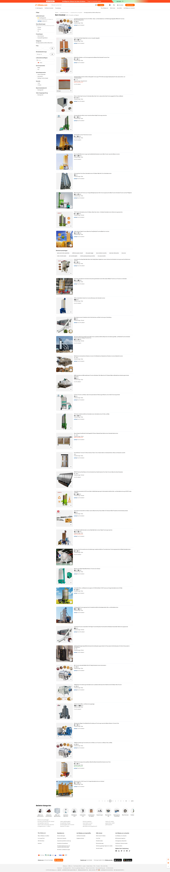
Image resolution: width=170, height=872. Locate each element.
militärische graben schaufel (77, 253)
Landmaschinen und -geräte (76, 12)
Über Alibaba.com (42, 833)
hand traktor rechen (87, 823)
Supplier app (83, 860)
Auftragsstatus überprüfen (121, 840)
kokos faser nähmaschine (114, 253)
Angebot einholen (80, 838)
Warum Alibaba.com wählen (43, 835)
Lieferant (82, 25)
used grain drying (87, 824)
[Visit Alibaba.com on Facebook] (116, 851)
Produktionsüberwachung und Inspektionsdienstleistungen (63, 846)
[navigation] (45, 407)
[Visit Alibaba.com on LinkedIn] (119, 851)
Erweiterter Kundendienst (62, 843)
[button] (96, 5)
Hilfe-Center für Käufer (101, 835)
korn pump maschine (102, 255)
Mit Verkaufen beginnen (120, 838)
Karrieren (40, 843)
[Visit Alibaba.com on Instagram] (124, 851)
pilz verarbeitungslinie (73, 255)
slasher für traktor (109, 821)
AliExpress (65, 866)
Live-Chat (98, 838)
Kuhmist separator (87, 821)
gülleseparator (108, 824)
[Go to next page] (129, 801)
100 (126, 800)
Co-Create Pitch (41, 838)
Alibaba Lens (40, 860)
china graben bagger (89, 253)
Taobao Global (89, 866)
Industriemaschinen (64, 12)
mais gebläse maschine (43, 823)
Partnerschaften (118, 845)
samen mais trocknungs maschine (46, 824)
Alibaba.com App (109, 860)
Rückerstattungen (100, 843)
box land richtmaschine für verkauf (46, 821)
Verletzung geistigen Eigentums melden (104, 845)
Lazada (83, 866)
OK (52, 48)
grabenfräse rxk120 (109, 823)
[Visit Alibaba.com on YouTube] (127, 851)
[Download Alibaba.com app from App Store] (118, 860)
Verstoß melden (99, 848)
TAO (94, 866)
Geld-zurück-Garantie (61, 838)
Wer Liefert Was (104, 866)
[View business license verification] (97, 870)
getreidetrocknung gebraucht (90, 826)
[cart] (114, 5)
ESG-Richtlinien (41, 840)
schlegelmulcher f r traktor (44, 826)
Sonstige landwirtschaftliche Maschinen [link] (92, 12)
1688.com (70, 866)
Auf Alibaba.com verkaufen (121, 835)
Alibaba (56, 12)
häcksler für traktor (64, 826)
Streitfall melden (99, 840)
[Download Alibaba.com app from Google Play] (127, 860)
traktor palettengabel (65, 821)
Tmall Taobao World (77, 866)
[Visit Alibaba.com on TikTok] (129, 851)
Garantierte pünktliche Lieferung (64, 840)
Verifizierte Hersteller (81, 835)
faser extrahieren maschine (101, 253)
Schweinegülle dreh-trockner (67, 824)
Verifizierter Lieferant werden (121, 843)
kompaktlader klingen (65, 823)
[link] (168, 859)
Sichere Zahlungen (61, 835)
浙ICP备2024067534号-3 (119, 870)
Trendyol (98, 866)
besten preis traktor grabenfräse (63, 253)
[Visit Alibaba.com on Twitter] (121, 851)
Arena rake (124, 253)
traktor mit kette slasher (61, 255)
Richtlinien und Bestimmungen (63, 849)
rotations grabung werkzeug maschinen (87, 255)
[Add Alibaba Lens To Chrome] (58, 860)
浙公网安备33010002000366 (106, 870)
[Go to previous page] (99, 801)
